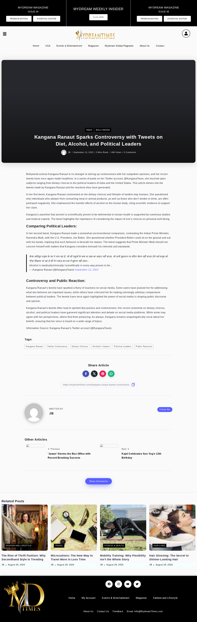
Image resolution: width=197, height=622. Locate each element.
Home (36, 45)
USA (47, 45)
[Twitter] (137, 584)
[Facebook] (109, 584)
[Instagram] (118, 584)
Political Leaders (122, 346)
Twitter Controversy (57, 346)
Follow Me (165, 409)
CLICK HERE (98, 17)
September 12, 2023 (86, 269)
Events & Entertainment (69, 45)
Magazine (93, 45)
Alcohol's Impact (101, 346)
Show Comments (98, 481)
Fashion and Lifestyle (165, 597)
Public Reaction (144, 346)
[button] (5, 34)
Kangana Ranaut (34, 346)
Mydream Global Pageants (119, 45)
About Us (145, 45)
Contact (160, 45)
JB (69, 152)
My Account (89, 597)
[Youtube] (127, 584)
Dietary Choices (80, 346)
